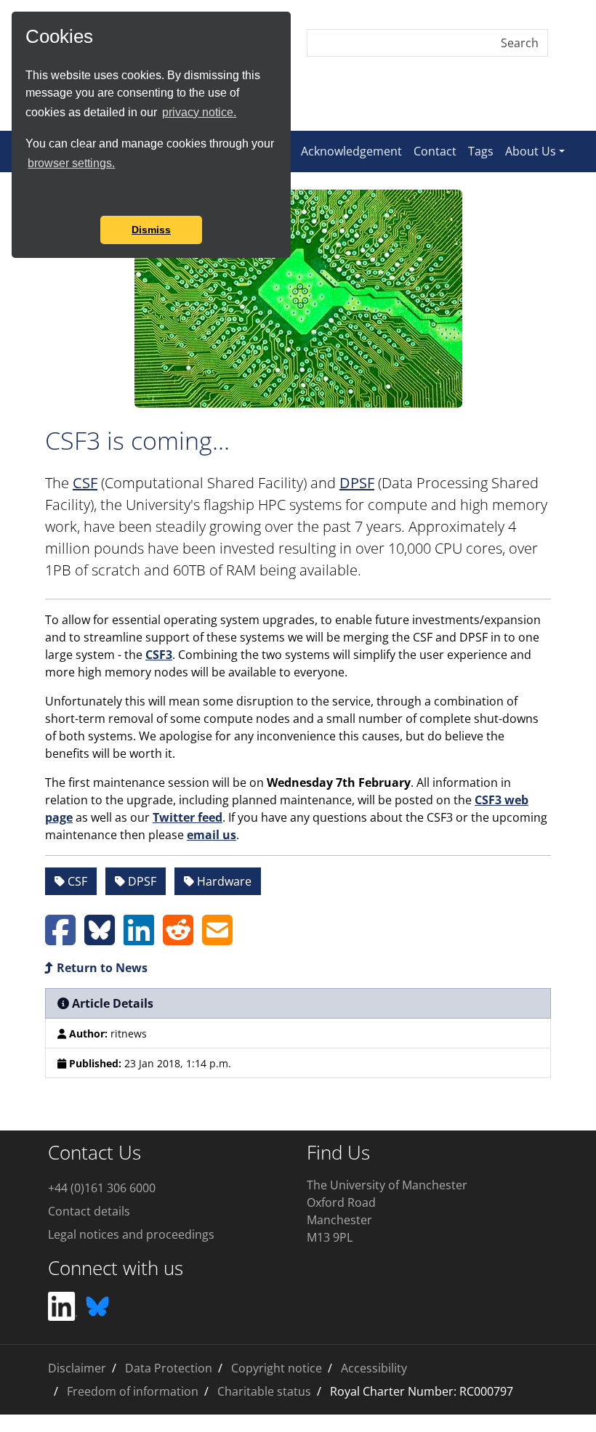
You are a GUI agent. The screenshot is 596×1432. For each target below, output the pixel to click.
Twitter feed (187, 817)
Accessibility (374, 1368)
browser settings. (71, 163)
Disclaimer (77, 1368)
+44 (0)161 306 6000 (102, 1188)
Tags (481, 151)
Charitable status (264, 1391)
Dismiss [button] (151, 229)
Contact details (89, 1211)
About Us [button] (530, 151)
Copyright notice (276, 1368)
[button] (27, 196)
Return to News (101, 968)
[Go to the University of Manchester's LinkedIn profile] (62, 1305)
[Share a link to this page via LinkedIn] (139, 939)
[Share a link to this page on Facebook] (60, 939)
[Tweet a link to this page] (99, 939)
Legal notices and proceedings (131, 1234)
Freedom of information (132, 1391)
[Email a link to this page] (217, 939)
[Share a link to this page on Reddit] (178, 939)
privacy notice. (199, 112)
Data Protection (168, 1368)
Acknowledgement (351, 151)
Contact (435, 151)
